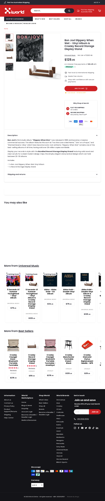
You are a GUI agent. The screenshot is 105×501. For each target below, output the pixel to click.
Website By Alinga (73, 497)
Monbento (60, 437)
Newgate (60, 440)
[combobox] (52, 10)
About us (7, 400)
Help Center (9, 418)
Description (13, 135)
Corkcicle (59, 412)
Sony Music (60, 447)
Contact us (8, 403)
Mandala (59, 434)
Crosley (59, 406)
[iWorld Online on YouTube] (82, 428)
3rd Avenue (60, 400)
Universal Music (70, 55)
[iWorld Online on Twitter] (86, 428)
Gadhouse (60, 415)
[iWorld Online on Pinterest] (90, 428)
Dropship (25, 408)
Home (6, 29)
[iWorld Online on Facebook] (79, 428)
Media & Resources (29, 420)
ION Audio (60, 422)
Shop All (67, 19)
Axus (58, 403)
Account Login (27, 412)
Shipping (7, 415)
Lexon (58, 431)
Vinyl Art (59, 456)
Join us (95, 411)
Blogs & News (27, 405)
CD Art (58, 409)
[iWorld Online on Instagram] (75, 428)
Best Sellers (54, 19)
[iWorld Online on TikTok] (93, 428)
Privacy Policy (9, 406)
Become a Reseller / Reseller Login (21, 23)
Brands (78, 19)
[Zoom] (38, 56)
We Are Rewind (62, 459)
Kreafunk (59, 428)
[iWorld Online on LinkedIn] (97, 428)
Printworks (60, 443)
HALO (58, 418)
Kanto (58, 425)
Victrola (59, 453)
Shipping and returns (16, 174)
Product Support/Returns (10, 410)
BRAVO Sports (61, 462)
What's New (40, 19)
